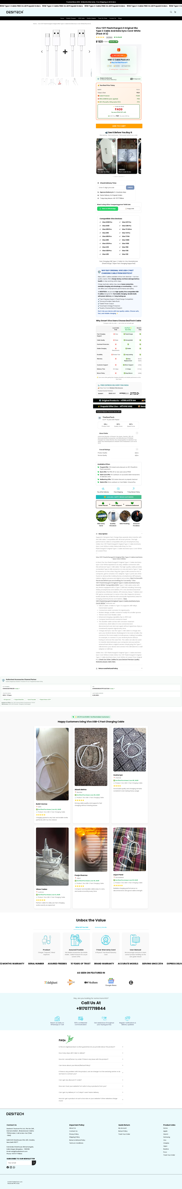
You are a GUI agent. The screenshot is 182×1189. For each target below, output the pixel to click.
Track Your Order (124, 1134)
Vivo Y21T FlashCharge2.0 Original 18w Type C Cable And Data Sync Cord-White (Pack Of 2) (64, 24)
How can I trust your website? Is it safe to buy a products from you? (82, 1086)
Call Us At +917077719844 (91, 1005)
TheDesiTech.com (17, 1182)
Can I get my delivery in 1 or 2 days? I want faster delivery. (79, 1092)
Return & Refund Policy (77, 1140)
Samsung (166, 1137)
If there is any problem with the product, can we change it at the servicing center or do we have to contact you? (89, 1073)
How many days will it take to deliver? (72, 1053)
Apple (165, 1131)
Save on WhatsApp (109, 209)
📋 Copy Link (129, 209)
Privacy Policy (74, 1134)
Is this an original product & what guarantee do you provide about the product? (87, 1047)
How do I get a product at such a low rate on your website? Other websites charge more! (88, 1099)
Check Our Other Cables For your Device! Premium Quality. (119, 659)
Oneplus (166, 1143)
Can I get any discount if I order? (70, 1080)
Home (62, 18)
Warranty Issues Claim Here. (106, 662)
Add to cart (119, 126)
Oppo (165, 1146)
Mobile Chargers (71, 18)
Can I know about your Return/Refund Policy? (74, 1065)
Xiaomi (165, 1134)
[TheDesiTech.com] (15, 12)
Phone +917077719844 (14, 1154)
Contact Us (112, 18)
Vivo (164, 1140)
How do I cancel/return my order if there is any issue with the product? (83, 1059)
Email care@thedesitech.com (17, 1151)
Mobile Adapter (91, 18)
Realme (166, 1149)
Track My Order (102, 18)
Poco (165, 1152)
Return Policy (122, 1131)
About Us (72, 1128)
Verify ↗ (17, 688)
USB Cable (81, 18)
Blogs (120, 18)
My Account (122, 1128)
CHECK (130, 187)
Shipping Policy (74, 1137)
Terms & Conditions (76, 1143)
